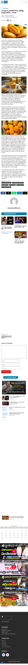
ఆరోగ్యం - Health (5, 632)
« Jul (13, 542)
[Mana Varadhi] (4, 2)
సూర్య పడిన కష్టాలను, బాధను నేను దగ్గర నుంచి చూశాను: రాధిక (21, 226)
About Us (3, 640)
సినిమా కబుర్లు (5, 8)
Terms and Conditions (6, 646)
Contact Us (4, 641)
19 (10, 535)
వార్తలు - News (4, 629)
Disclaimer (4, 643)
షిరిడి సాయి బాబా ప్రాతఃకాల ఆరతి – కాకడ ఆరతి (17, 408)
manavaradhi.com (10, 15)
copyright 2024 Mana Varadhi (14, 661)
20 (14, 535)
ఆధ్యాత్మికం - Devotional (6, 630)
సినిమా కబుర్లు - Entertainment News (8, 633)
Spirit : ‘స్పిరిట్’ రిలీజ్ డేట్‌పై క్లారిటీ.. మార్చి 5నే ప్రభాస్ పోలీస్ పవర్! (6, 228)
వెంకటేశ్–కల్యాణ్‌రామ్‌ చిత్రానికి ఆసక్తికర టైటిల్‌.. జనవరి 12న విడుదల (6, 337)
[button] (22, 2)
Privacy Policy (4, 645)
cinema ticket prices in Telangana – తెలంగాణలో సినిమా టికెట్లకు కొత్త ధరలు (19, 241)
